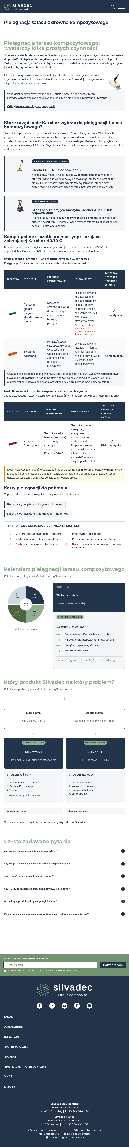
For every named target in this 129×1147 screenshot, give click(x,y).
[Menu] (121, 7)
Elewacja (11, 1036)
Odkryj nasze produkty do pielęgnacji (31, 106)
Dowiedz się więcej (16, 811)
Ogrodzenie (13, 1026)
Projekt (10, 1056)
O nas (7, 1076)
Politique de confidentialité (76, 1133)
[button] (35, 595)
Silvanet (102, 98)
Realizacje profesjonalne (24, 1066)
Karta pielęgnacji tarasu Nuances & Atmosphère (37, 513)
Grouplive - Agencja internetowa (66, 1137)
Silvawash (88, 98)
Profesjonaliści (16, 1046)
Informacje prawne (48, 1133)
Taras (8, 1016)
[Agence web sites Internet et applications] (46, 1137)
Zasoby (9, 1086)
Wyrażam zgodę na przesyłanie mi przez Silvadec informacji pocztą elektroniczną (42, 970)
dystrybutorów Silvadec (71, 822)
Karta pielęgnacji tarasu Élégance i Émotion (35, 504)
